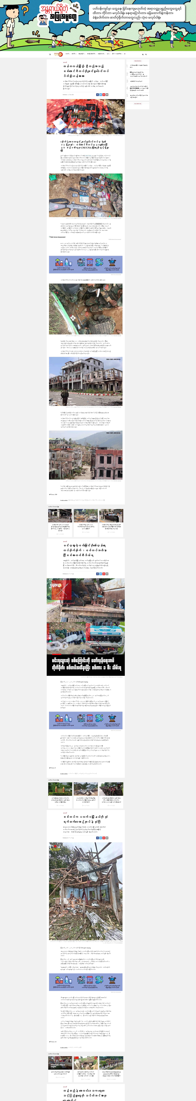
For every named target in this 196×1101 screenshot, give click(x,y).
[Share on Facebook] (97, 94)
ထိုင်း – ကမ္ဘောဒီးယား (116, 53)
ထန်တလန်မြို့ (101, 500)
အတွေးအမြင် (81, 53)
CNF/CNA (88, 156)
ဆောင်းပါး (73, 53)
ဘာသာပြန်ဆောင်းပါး (91, 53)
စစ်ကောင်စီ (94, 500)
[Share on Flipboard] (103, 94)
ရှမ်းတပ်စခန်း (92, 773)
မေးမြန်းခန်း (101, 53)
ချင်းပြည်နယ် (86, 500)
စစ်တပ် (70, 1047)
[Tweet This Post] (100, 94)
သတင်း (67, 53)
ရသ (108, 53)
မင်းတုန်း (80, 773)
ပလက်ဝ (76, 1047)
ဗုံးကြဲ (80, 1047)
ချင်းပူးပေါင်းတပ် (78, 500)
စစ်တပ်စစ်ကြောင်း (73, 773)
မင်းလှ (86, 773)
